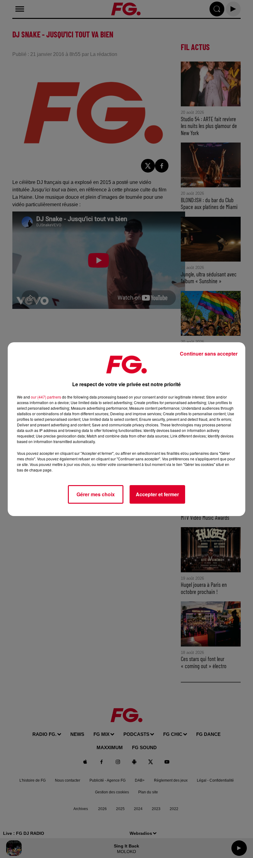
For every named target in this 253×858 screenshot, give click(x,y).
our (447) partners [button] (46, 396)
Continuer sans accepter (209, 353)
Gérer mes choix (96, 494)
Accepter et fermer (157, 494)
